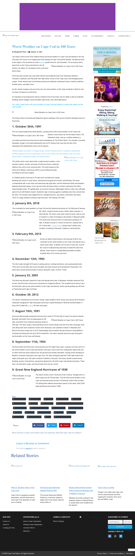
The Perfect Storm (34, 417)
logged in (28, 448)
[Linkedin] (121, 536)
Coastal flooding (56, 225)
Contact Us (110, 36)
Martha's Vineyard (76, 408)
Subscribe (120, 527)
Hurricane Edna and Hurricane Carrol (70, 403)
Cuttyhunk (77, 399)
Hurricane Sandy (59, 408)
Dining (67, 36)
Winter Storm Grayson (63, 417)
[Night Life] (107, 89)
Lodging (76, 36)
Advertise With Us (124, 36)
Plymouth (72, 412)
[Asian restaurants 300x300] (107, 232)
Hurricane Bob (47, 403)
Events (85, 36)
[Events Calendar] (107, 204)
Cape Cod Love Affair (106, 488)
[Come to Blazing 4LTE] (107, 162)
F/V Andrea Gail (19, 403)
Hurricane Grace (20, 408)
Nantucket (30, 412)
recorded (30, 305)
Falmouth (34, 403)
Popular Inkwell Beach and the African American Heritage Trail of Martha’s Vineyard (81, 490)
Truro (48, 417)
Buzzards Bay (35, 399)
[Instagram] (115, 536)
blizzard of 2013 (19, 399)
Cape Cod (49, 399)
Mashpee (18, 412)
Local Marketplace (97, 36)
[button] (38, 425)
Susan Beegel (18, 417)
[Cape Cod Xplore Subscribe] (107, 119)
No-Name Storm (45, 412)
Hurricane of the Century (40, 408)
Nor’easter (59, 412)
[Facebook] (109, 536)
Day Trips (58, 36)
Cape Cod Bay (62, 399)
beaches (42, 62)
